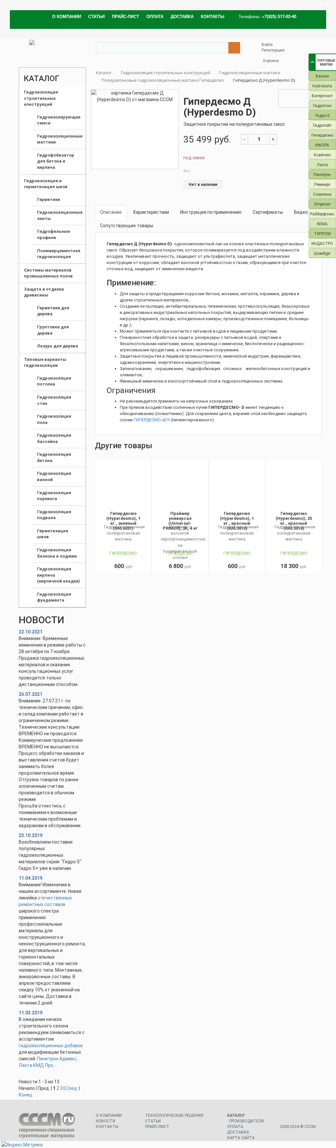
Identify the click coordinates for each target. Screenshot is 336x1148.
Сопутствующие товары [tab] (126, 225)
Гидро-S (322, 115)
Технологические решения (174, 1115)
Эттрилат (322, 204)
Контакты (107, 1126)
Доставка (238, 1132)
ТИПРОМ (322, 234)
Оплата (235, 1126)
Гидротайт (322, 125)
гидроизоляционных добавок (51, 1045)
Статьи (153, 1121)
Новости (105, 1121)
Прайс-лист (157, 1126)
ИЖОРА (322, 145)
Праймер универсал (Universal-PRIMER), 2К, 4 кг (180, 521)
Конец (25, 1094)
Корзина (271, 60)
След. (72, 1088)
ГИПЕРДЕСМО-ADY (152, 419)
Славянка (322, 194)
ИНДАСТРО (322, 243)
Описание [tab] (111, 212)
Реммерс (322, 184)
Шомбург (322, 253)
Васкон (322, 76)
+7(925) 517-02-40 (279, 16)
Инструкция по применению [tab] (211, 212)
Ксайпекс (322, 155)
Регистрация (273, 50)
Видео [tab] (301, 212)
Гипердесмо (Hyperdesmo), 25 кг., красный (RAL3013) (294, 521)
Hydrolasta (322, 86)
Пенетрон (322, 174)
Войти (267, 44)
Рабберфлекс (322, 214)
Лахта (322, 165)
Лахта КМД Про (36, 1065)
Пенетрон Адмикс (56, 1058)
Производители (246, 1121)
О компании (109, 1115)
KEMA (322, 224)
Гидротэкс (322, 105)
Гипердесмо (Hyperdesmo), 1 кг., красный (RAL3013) (237, 521)
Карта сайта (241, 1138)
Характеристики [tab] (151, 212)
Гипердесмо (322, 135)
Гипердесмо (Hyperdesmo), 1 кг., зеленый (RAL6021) (123, 521)
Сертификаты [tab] (268, 212)
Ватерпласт (322, 96)
